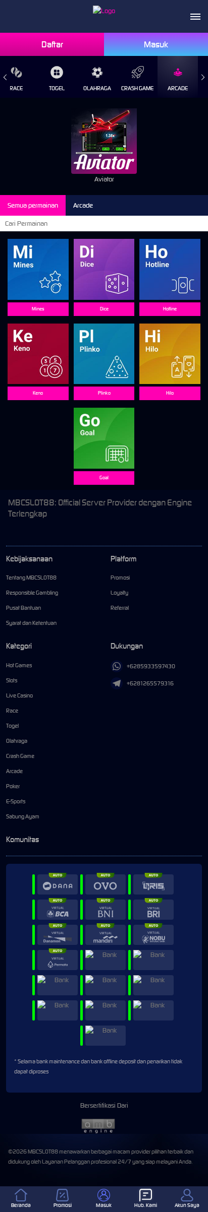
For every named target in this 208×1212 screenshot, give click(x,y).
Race (12, 710)
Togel (57, 88)
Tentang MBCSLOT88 (31, 577)
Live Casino (19, 695)
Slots (11, 680)
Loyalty (119, 592)
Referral (120, 607)
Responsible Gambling (32, 592)
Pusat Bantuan (23, 607)
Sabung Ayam (22, 816)
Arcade (178, 88)
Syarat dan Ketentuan (31, 622)
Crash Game (137, 88)
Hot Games (19, 665)
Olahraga (97, 88)
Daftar (52, 44)
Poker (13, 786)
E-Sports (15, 801)
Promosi (120, 577)
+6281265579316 (150, 683)
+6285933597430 (151, 666)
